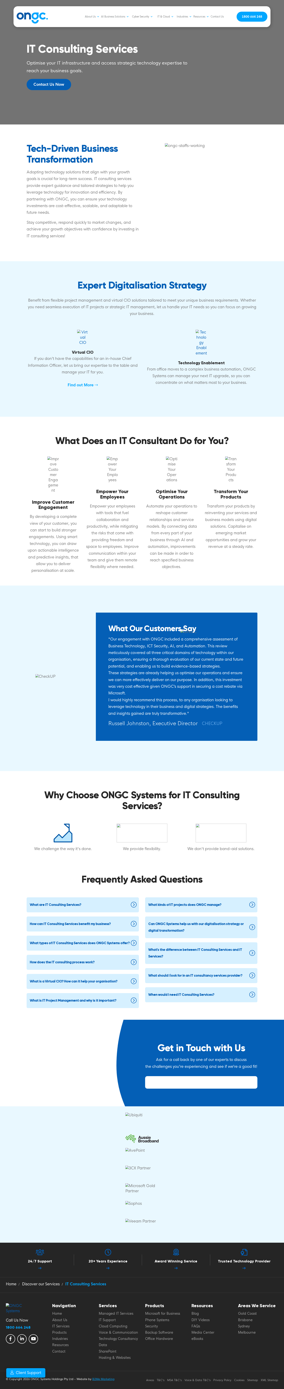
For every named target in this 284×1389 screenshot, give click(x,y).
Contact (58, 1351)
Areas (150, 1380)
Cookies (239, 1380)
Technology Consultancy (118, 1339)
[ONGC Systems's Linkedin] (22, 1339)
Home (57, 1314)
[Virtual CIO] (83, 338)
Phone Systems (157, 1320)
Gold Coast (247, 1314)
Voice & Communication (118, 1333)
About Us (90, 16)
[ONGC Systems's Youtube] (33, 1339)
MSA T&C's (174, 1380)
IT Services (60, 1326)
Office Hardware (159, 1339)
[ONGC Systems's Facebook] (10, 1339)
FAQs (195, 1326)
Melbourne (247, 1333)
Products (59, 1333)
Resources (199, 16)
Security (151, 1326)
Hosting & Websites (115, 1358)
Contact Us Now (48, 84)
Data (103, 1345)
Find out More (81, 385)
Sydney (244, 1326)
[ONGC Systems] (24, 16)
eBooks (197, 1339)
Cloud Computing (113, 1326)
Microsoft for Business (162, 1314)
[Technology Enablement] (201, 343)
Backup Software (159, 1333)
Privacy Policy (222, 1380)
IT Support (107, 1320)
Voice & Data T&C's (197, 1380)
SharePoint (107, 1351)
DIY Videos (200, 1320)
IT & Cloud (163, 16)
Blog (195, 1314)
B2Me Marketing (103, 1379)
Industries (182, 16)
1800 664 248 (252, 17)
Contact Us (217, 16)
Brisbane (245, 1320)
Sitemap (252, 1380)
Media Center (202, 1333)
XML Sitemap (269, 1380)
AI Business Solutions (113, 16)
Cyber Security (140, 16)
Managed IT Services (116, 1314)
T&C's (160, 1380)
